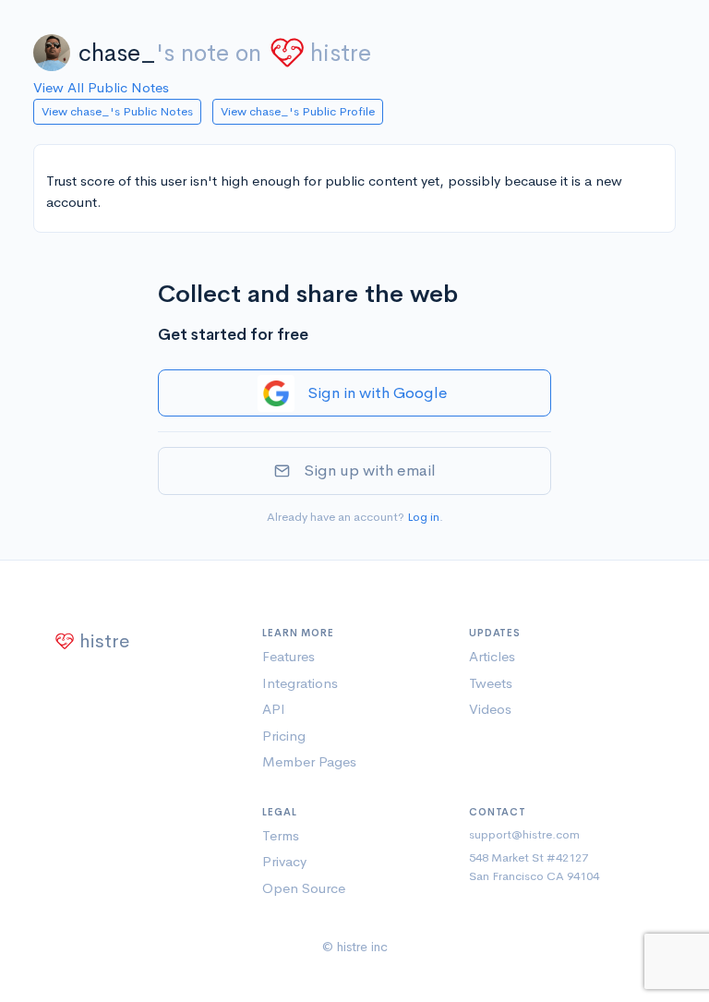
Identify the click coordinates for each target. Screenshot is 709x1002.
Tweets (490, 683)
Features (288, 656)
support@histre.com (524, 834)
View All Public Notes (101, 87)
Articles (492, 656)
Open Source (303, 888)
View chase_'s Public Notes (117, 111)
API (273, 709)
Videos (490, 709)
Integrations (300, 683)
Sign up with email (370, 470)
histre (340, 53)
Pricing (284, 735)
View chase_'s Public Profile (298, 111)
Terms (280, 835)
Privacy (284, 861)
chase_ (117, 53)
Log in (423, 517)
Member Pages (309, 761)
